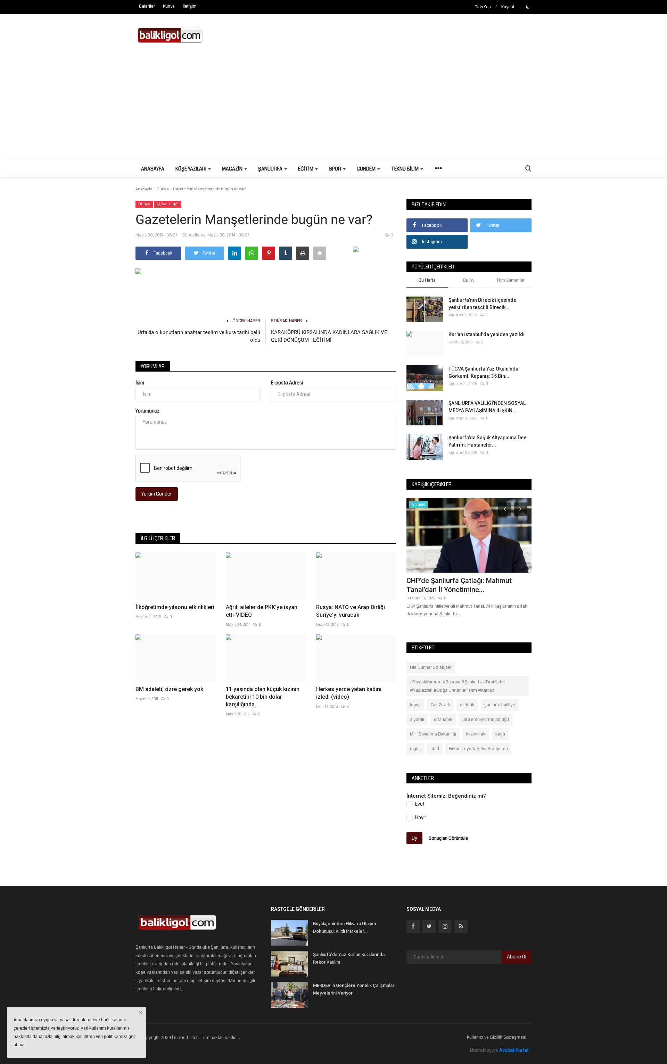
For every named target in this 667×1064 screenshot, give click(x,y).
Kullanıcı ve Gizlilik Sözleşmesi (496, 1037)
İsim (139, 382)
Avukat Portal (513, 1050)
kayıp (415, 705)
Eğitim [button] (306, 168)
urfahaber (443, 719)
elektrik (467, 705)
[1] (528, 6)
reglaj (415, 749)
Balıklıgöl (169, 204)
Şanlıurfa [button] (270, 168)
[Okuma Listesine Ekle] (319, 253)
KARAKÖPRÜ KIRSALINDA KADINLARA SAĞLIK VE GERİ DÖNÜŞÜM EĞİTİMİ (329, 336)
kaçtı (500, 734)
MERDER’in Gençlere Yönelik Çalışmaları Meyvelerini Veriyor (354, 989)
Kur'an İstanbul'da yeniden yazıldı (486, 334)
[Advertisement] (333, 107)
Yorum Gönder (156, 493)
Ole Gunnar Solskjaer (431, 667)
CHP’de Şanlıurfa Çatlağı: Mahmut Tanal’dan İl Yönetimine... (459, 585)
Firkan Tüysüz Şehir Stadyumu (478, 749)
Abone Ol (516, 956)
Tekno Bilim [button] (405, 168)
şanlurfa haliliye (499, 705)
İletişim (190, 6)
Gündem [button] (367, 168)
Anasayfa (152, 168)
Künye (169, 6)
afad (434, 749)
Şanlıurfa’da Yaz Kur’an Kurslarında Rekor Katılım (349, 958)
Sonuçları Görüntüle (448, 838)
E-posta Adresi (287, 382)
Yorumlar (153, 366)
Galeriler (147, 6)
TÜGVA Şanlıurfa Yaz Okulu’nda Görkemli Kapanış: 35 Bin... (483, 372)
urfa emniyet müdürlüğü (485, 719)
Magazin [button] (233, 168)
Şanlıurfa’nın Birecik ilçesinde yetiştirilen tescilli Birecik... (482, 303)
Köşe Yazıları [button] (191, 168)
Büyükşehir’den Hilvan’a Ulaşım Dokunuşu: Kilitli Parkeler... (344, 927)
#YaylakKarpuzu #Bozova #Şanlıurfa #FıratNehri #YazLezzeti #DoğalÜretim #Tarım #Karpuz (457, 686)
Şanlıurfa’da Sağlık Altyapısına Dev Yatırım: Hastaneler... (487, 441)
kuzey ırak (476, 734)
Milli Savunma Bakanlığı (433, 734)
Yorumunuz (147, 410)
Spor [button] (335, 168)
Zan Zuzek (440, 705)
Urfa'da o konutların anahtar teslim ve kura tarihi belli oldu (199, 336)
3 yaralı (417, 719)
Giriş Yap (483, 7)
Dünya (163, 189)
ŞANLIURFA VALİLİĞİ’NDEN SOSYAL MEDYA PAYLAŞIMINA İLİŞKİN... (487, 406)
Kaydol (507, 7)
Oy (414, 837)
